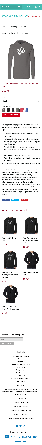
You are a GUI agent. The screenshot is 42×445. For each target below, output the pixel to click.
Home (3, 27)
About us (21, 359)
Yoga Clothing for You (21, 432)
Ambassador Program (21, 356)
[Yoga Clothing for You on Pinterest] (20, 426)
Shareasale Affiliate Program (21, 378)
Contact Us (21, 381)
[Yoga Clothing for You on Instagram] (24, 426)
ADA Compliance (21, 373)
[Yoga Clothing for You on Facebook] (17, 426)
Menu (29, 7)
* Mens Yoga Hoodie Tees (18, 27)
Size (3, 97)
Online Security (21, 370)
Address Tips (21, 376)
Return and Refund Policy (21, 364)
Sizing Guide (21, 362)
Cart (38, 7)
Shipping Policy (21, 367)
